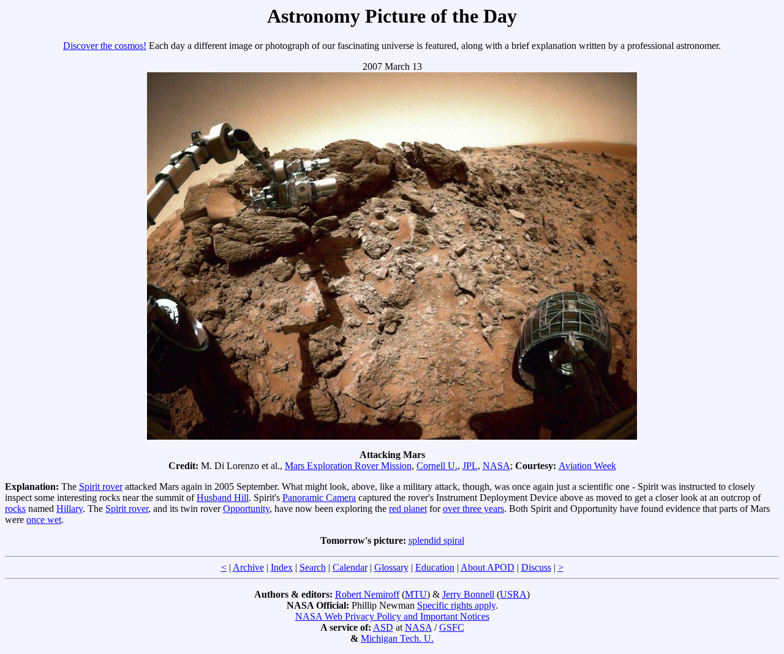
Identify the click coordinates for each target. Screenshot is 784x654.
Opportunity (246, 508)
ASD (383, 627)
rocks (15, 508)
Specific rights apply (456, 605)
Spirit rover (101, 486)
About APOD (487, 567)
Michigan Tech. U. (397, 638)
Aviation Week (587, 465)
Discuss (536, 567)
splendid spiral (436, 540)
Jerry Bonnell (468, 594)
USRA (513, 594)
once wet (43, 519)
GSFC (451, 627)
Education (434, 567)
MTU (416, 594)
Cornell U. (437, 465)
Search (313, 567)
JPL (470, 465)
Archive (248, 567)
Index (282, 567)
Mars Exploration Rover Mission (348, 465)
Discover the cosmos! (104, 45)
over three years (473, 508)
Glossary (391, 567)
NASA (496, 465)
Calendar (350, 567)
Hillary (69, 508)
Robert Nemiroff (367, 594)
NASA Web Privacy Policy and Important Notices (392, 616)
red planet (408, 508)
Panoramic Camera (319, 497)
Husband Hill (223, 497)
